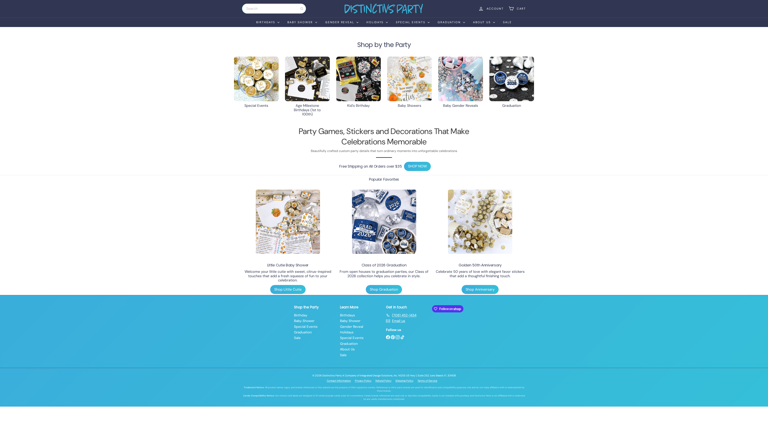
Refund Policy (383, 380)
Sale (507, 22)
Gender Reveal (340, 22)
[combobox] (274, 9)
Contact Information (339, 380)
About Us (482, 22)
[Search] (302, 9)
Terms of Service (427, 380)
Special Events (411, 22)
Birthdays (266, 22)
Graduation (450, 22)
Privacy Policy (363, 380)
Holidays (375, 22)
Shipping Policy (404, 380)
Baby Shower (300, 22)
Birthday (300, 315)
